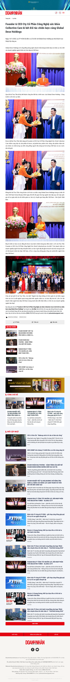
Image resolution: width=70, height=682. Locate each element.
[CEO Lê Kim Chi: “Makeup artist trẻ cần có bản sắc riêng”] (16, 440)
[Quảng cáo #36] (35, 5)
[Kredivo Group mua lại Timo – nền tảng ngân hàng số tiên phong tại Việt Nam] (16, 646)
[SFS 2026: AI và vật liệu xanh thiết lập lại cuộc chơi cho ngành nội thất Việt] (16, 662)
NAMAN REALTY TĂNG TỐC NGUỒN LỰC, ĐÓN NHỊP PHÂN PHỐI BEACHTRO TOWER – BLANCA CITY (34, 413)
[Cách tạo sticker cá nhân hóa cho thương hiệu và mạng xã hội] (16, 630)
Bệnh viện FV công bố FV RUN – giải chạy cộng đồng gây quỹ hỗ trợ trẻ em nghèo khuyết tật (55, 413)
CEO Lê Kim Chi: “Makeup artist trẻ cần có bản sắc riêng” (44, 435)
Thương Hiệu (29, 459)
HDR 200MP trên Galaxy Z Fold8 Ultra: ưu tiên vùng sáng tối (45, 450)
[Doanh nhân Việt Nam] (14, 12)
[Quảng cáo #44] (35, 385)
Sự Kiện (8, 407)
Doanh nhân (29, 541)
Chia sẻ (28, 444)
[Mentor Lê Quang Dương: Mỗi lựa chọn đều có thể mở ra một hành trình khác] (16, 535)
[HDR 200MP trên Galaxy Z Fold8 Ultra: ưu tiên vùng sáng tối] (16, 455)
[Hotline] (56, 12)
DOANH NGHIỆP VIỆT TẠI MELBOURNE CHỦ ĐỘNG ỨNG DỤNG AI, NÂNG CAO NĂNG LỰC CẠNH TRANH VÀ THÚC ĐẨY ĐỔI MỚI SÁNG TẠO (14, 413)
